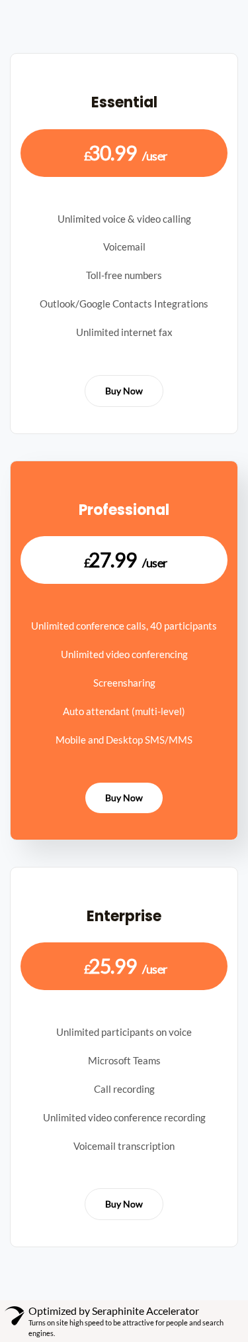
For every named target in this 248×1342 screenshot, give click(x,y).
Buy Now (124, 390)
